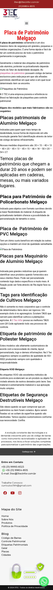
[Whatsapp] (44, 581)
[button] (26, 23)
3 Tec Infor (17, 320)
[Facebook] (5, 493)
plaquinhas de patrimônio (12, 73)
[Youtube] (12, 493)
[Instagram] (19, 493)
